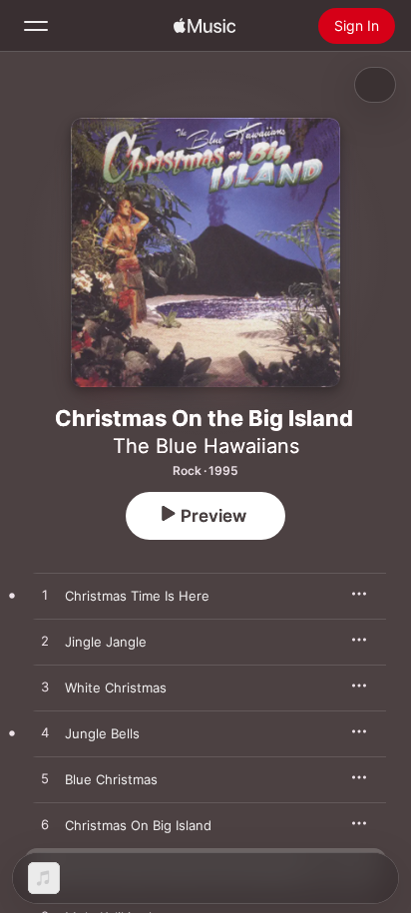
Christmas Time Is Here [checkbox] (137, 596)
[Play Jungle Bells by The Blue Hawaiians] (45, 733)
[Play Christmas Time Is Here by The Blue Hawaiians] (45, 596)
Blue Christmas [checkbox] (111, 779)
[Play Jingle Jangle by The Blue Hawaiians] (45, 642)
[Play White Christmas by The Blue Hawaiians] (45, 687)
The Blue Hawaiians (206, 446)
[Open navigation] (36, 26)
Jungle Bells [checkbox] (102, 733)
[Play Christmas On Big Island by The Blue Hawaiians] (45, 825)
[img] (204, 26)
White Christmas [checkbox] (116, 687)
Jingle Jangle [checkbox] (106, 642)
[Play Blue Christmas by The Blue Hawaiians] (45, 779)
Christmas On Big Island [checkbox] (138, 825)
